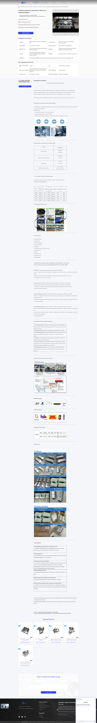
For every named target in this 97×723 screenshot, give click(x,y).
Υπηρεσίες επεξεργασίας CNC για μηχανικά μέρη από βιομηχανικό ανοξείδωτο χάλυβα (25, 663)
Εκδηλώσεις (68, 2)
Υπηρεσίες (36, 2)
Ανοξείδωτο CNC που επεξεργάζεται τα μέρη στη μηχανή (48, 612)
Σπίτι (31, 2)
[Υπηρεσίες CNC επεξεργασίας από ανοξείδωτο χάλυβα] (25, 630)
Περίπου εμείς (50, 3)
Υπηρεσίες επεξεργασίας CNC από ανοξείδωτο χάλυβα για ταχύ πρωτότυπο (56, 639)
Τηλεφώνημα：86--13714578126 (25, 706)
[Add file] (77, 721)
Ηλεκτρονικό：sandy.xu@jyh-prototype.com (27, 708)
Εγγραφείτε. (76, 714)
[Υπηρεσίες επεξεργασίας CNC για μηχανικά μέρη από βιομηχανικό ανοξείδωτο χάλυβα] (25, 653)
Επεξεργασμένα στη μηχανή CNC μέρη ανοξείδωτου (43, 613)
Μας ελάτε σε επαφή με (58, 3)
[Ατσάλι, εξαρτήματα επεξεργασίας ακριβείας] (41, 630)
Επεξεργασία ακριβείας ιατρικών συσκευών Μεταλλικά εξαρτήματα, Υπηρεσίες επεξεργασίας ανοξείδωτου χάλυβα (72, 640)
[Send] (94, 721)
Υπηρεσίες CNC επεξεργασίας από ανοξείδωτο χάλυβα (25, 639)
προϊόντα (23, 6)
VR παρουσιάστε (42, 3)
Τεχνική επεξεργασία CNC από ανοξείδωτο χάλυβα (61, 613)
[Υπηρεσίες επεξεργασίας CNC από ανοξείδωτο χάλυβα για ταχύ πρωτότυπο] (56, 630)
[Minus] (94, 699)
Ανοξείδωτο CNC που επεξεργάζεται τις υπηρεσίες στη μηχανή (36, 6)
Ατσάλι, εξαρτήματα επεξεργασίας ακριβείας (41, 639)
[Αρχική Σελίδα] (23, 2)
